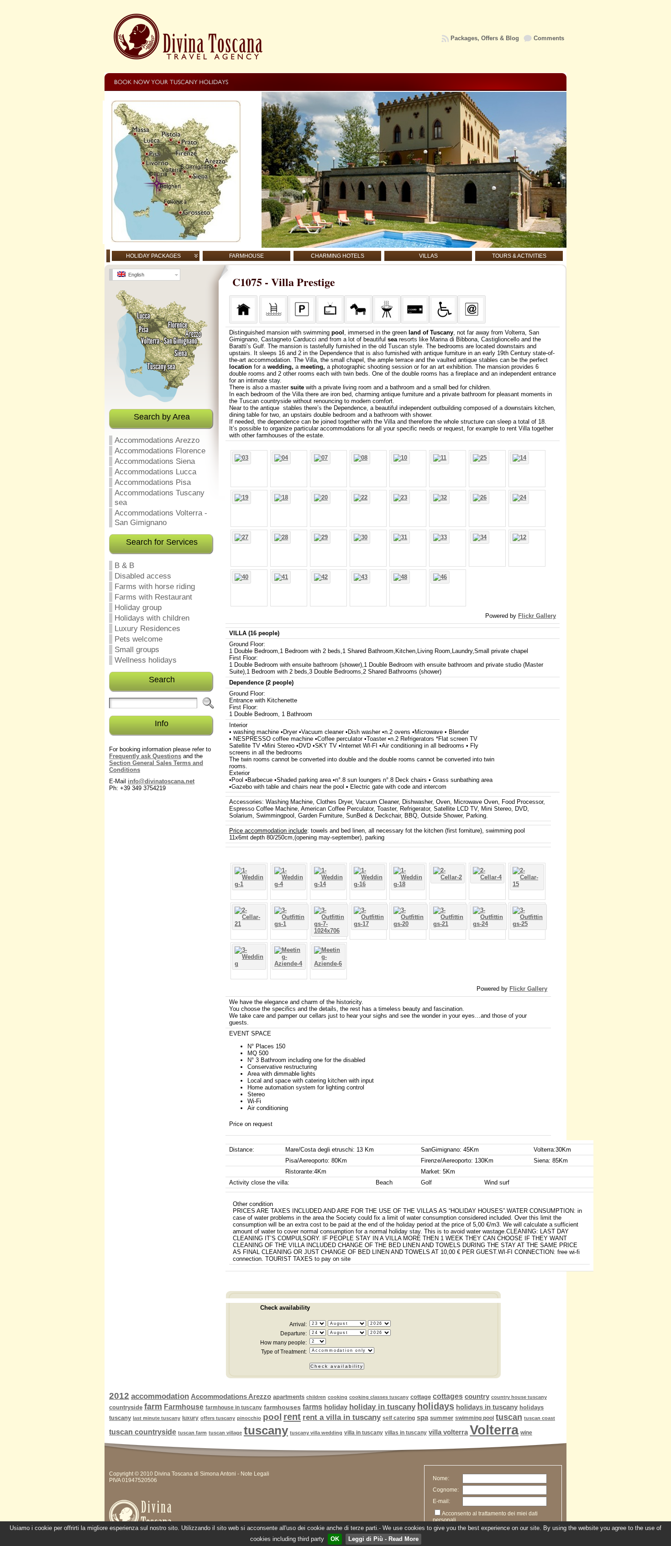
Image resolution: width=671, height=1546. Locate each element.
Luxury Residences (147, 628)
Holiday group (138, 607)
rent (292, 1417)
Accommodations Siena (155, 461)
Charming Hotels (337, 256)
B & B (124, 565)
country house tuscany (519, 1397)
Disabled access (143, 575)
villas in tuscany (406, 1432)
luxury (190, 1418)
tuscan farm (192, 1432)
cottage (420, 1396)
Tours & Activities (519, 256)
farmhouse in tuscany (233, 1407)
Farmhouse (246, 256)
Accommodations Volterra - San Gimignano (161, 517)
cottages (448, 1396)
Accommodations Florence (160, 450)
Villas (428, 256)
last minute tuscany (156, 1418)
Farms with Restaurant (153, 596)
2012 (119, 1396)
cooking (337, 1397)
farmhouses (282, 1407)
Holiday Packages (153, 256)
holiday (335, 1407)
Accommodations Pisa (153, 482)
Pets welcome (139, 638)
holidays (435, 1406)
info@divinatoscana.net (161, 781)
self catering (399, 1418)
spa (422, 1417)
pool (272, 1417)
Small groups (137, 649)
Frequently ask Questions (145, 756)
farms (312, 1407)
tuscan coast (539, 1418)
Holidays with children (152, 617)
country (477, 1396)
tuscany (266, 1430)
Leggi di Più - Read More (383, 1538)
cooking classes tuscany (379, 1397)
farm (153, 1406)
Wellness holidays (146, 659)
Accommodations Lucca (155, 471)
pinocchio (249, 1418)
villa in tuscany (363, 1432)
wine (526, 1432)
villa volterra (448, 1432)
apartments (288, 1396)
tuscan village (225, 1432)
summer (441, 1417)
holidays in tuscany (487, 1407)
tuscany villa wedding (316, 1432)
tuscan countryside (142, 1432)
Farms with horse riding (155, 586)
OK (334, 1538)
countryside (125, 1407)
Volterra (494, 1429)
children (316, 1397)
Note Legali (255, 1474)
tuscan (509, 1417)
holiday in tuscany (382, 1406)
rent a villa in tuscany (342, 1417)
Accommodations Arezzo (157, 440)
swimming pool (474, 1418)
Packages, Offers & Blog (485, 38)
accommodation (160, 1396)
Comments (549, 38)
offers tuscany (217, 1418)
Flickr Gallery (537, 615)
